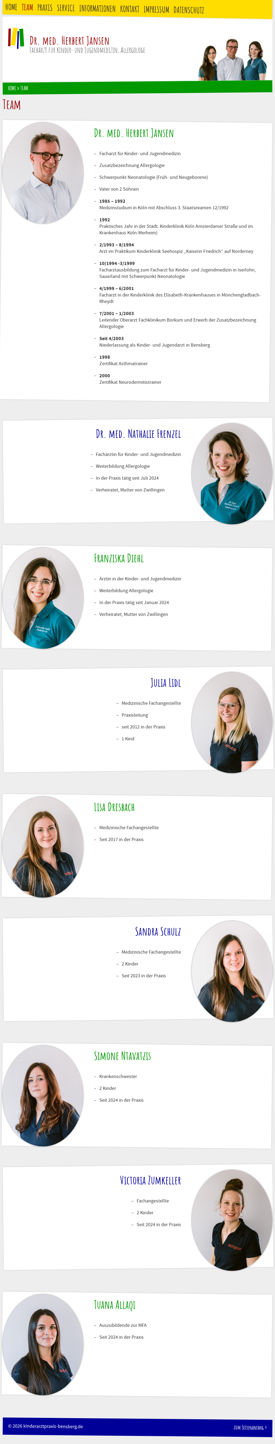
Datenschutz (188, 10)
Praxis (45, 8)
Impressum (156, 10)
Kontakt (130, 9)
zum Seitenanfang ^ (250, 1428)
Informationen (97, 8)
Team (27, 7)
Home (11, 7)
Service (66, 8)
